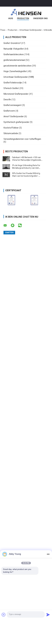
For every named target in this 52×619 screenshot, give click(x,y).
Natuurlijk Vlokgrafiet (13, 48)
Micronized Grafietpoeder (15, 94)
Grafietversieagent (12, 105)
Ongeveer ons (40, 18)
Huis (10, 18)
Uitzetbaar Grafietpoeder (30, 30)
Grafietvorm (9, 110)
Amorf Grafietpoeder (13, 116)
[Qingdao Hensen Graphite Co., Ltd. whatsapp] (14, 225)
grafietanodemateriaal (14, 60)
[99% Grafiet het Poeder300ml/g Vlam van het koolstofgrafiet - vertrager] (6, 174)
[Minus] (48, 554)
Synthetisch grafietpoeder (16, 122)
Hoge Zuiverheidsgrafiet (15, 71)
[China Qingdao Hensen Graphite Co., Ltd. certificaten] (11, 200)
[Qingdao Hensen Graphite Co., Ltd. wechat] (21, 225)
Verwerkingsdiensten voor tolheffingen (22, 139)
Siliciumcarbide (10, 133)
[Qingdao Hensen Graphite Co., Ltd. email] (6, 225)
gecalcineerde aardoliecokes (17, 65)
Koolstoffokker (11, 127)
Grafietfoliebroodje (12, 82)
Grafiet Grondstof (12, 43)
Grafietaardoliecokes (13, 54)
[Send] (48, 615)
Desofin (7, 99)
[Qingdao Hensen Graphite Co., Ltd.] (26, 12)
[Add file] (4, 615)
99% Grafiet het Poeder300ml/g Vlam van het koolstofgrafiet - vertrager (26, 176)
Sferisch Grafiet (11, 88)
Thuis (2, 30)
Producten (23, 18)
